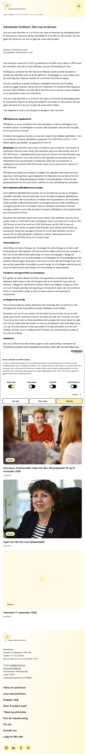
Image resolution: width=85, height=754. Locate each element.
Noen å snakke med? (15, 705)
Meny (79, 6)
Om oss (7, 724)
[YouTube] (28, 748)
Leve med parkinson (14, 693)
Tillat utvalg (42, 401)
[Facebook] (21, 748)
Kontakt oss (10, 730)
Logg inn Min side (13, 736)
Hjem (5, 14)
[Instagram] (6, 748)
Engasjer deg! (10, 699)
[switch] (32, 386)
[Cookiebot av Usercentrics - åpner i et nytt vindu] (72, 351)
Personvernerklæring (12, 668)
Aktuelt (11, 14)
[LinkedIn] (14, 748)
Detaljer (75, 394)
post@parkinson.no (17, 665)
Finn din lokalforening (15, 718)
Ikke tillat (15, 401)
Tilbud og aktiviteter (14, 712)
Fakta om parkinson (14, 687)
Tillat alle (69, 401)
